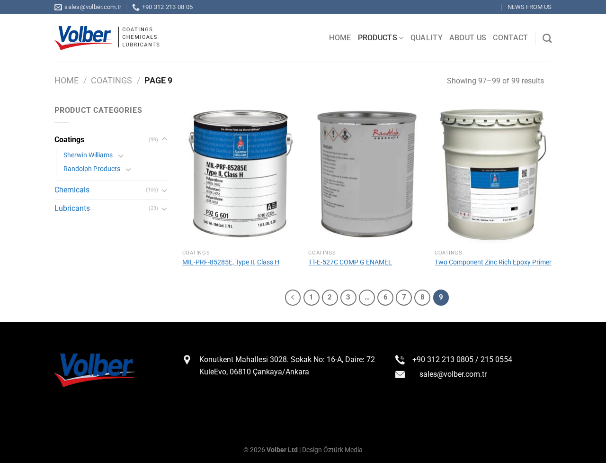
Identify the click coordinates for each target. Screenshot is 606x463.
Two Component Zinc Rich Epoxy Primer (493, 262)
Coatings (111, 80)
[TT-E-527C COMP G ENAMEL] (366, 174)
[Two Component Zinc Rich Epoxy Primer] (493, 174)
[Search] (547, 38)
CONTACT (510, 37)
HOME (340, 37)
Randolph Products (91, 169)
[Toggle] (164, 139)
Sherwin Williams (88, 155)
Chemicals (71, 189)
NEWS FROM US (530, 6)
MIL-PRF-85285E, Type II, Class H (230, 262)
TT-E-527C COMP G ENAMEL (350, 262)
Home (66, 80)
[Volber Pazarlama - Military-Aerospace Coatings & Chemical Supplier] (107, 38)
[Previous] (293, 298)
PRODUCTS (378, 37)
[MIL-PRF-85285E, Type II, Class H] (240, 174)
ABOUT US (468, 37)
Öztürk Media (343, 450)
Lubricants (72, 208)
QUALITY (426, 37)
